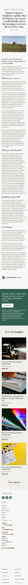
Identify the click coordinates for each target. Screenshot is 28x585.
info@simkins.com (8, 529)
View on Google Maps (8, 548)
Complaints (4, 575)
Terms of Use (17, 572)
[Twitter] (6, 497)
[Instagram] (10, 497)
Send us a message (9, 534)
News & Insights (5, 510)
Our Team (4, 508)
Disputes (21, 9)
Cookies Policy (18, 569)
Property (7, 9)
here (11, 63)
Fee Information (18, 575)
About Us (4, 517)
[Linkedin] (3, 497)
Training (4, 515)
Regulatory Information (19, 579)
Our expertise (7, 305)
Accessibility (4, 569)
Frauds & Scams (5, 579)
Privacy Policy (5, 572)
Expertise (4, 505)
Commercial (14, 9)
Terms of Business (5, 582)
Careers (4, 512)
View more (14, 482)
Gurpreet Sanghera (11, 277)
